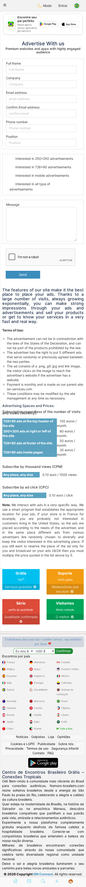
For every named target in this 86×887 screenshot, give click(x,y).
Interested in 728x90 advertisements (42, 167)
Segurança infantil (64, 748)
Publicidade (46, 744)
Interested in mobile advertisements (41, 175)
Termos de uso (37, 748)
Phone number (17, 122)
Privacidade (14, 748)
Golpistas (38, 737)
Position (12, 136)
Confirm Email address (22, 107)
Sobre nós (65, 744)
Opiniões (63, 737)
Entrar (62, 6)
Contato (38, 753)
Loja (51, 737)
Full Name (13, 63)
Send (23, 275)
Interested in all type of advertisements (29, 186)
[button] (5, 5)
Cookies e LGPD (23, 744)
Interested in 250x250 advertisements (43, 158)
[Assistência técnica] (71, 881)
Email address (16, 93)
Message (12, 204)
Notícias (22, 737)
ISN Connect (43, 874)
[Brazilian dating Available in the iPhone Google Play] (43, 760)
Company (13, 78)
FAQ (50, 753)
